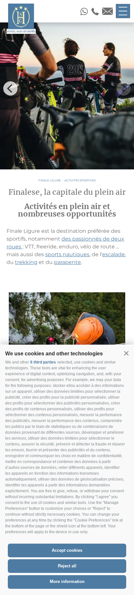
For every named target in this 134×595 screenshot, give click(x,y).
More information (67, 581)
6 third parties (43, 362)
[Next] (123, 88)
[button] (126, 353)
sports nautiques (67, 254)
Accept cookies (67, 550)
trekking (26, 262)
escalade (113, 254)
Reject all (67, 565)
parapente (67, 262)
